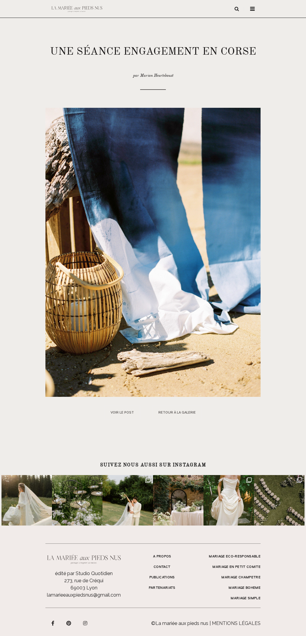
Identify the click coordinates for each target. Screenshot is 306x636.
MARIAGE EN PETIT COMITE (236, 567)
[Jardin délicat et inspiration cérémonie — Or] (279, 500)
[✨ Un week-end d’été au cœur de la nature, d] (127, 500)
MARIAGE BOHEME (245, 588)
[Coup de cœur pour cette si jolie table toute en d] (178, 500)
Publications (162, 577)
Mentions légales (236, 623)
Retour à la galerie (177, 412)
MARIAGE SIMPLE (246, 598)
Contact (162, 567)
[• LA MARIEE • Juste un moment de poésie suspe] (26, 500)
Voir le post (122, 412)
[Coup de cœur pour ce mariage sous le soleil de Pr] (229, 500)
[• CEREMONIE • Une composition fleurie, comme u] (77, 500)
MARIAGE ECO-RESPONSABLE (235, 556)
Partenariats (162, 588)
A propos (162, 556)
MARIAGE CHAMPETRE (241, 577)
